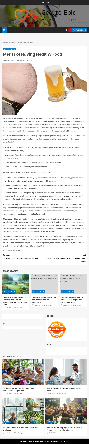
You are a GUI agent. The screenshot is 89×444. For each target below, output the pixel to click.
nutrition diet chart (13, 250)
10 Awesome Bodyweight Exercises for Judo (20, 256)
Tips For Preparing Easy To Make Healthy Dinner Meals (66, 258)
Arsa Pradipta (9, 61)
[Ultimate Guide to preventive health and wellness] (23, 411)
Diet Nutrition (9, 49)
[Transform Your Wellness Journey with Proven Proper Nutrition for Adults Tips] (15, 284)
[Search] (66, 30)
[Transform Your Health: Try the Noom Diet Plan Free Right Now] (44, 284)
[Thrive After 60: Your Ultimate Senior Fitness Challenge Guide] (23, 372)
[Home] (4, 30)
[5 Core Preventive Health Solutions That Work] (66, 372)
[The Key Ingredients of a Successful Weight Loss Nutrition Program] (73, 284)
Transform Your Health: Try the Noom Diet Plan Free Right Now (44, 299)
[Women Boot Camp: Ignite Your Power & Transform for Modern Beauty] (66, 411)
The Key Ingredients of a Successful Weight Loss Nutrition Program (72, 299)
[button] (10, 30)
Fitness (7, 382)
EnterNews (52, 441)
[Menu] (10, 30)
